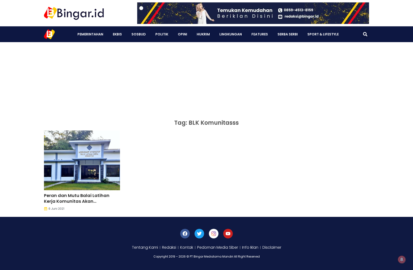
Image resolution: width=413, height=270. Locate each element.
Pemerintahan (90, 34)
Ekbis (117, 34)
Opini (182, 34)
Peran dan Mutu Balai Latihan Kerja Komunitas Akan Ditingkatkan (76, 201)
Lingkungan (230, 34)
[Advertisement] (206, 78)
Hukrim (203, 34)
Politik (161, 34)
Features (259, 34)
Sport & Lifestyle (323, 34)
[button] (365, 34)
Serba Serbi (287, 34)
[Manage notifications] (402, 259)
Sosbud (138, 34)
